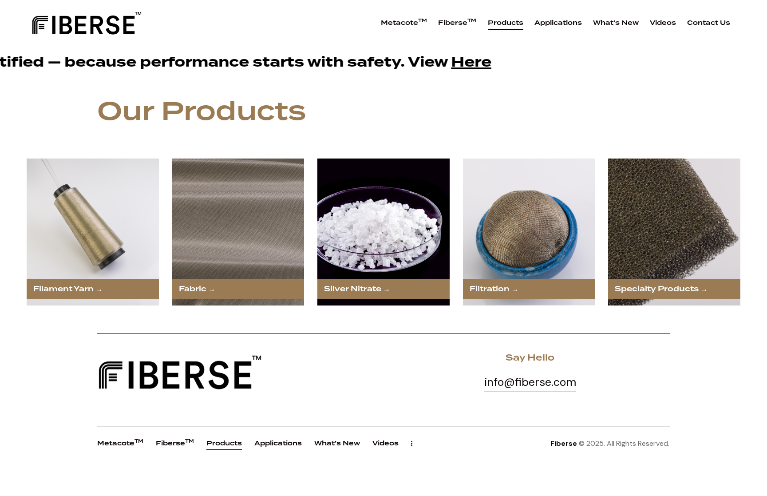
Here (307, 62)
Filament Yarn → (68, 289)
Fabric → (197, 289)
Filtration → (494, 289)
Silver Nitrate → (357, 289)
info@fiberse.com (530, 382)
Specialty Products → (661, 289)
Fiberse (563, 443)
